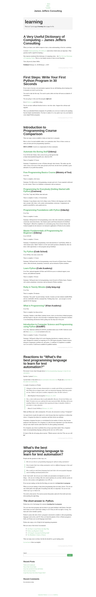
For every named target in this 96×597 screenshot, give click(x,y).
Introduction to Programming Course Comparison (40, 130)
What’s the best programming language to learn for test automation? (43, 451)
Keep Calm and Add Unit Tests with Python (33, 568)
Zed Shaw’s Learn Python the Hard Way (38, 529)
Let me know (27, 542)
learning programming (63, 67)
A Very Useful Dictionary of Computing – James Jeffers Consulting (44, 40)
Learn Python (29, 268)
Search (25, 553)
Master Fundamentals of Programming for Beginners (43, 231)
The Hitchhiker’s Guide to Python (36, 535)
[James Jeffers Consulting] (48, 8)
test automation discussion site (49, 379)
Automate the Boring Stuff (35, 151)
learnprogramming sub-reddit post (37, 51)
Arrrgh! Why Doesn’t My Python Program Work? (34, 572)
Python (35, 376)
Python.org (30, 102)
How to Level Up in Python (29, 570)
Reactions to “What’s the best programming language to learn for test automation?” (45, 362)
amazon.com (32, 331)
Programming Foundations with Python (41, 210)
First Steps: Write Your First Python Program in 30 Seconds (44, 80)
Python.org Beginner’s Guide (35, 531)
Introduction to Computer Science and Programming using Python (47, 325)
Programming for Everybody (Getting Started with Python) (46, 190)
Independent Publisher (42, 594)
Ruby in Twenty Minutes (34, 287)
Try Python (28, 251)
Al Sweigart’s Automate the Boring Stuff (38, 533)
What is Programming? (34, 305)
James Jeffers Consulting (48, 11)
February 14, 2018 (50, 396)
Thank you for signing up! (29, 565)
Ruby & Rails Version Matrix (29, 567)
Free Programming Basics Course (39, 172)
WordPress (56, 594)
